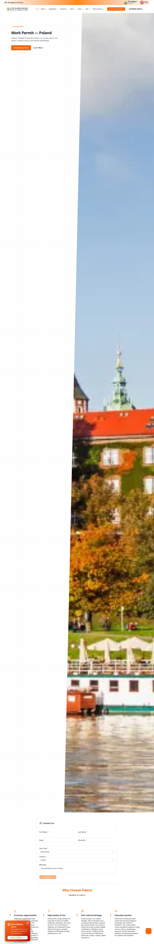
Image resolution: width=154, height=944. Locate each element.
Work (71, 9)
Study (79, 9)
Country (43, 856)
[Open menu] (148, 931)
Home (37, 9)
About (43, 9)
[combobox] (77, 852)
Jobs (87, 9)
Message (42, 865)
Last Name (83, 832)
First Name (44, 832)
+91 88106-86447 (135, 9)
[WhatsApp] (146, 9)
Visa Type (43, 848)
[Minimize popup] (27, 922)
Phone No (82, 840)
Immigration (52, 9)
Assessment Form (21, 48)
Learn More (38, 48)
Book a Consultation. (117, 9)
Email (42, 840)
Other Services (97, 9)
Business (63, 9)
